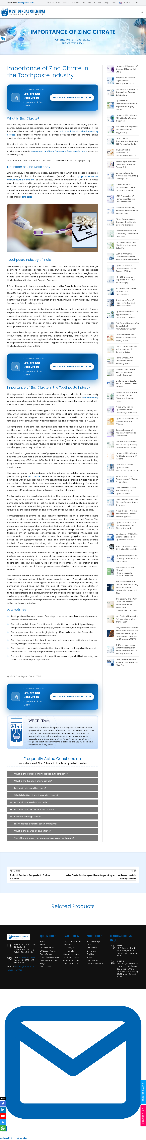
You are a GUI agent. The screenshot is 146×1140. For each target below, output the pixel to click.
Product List (143, 1116)
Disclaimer (91, 951)
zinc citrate (34, 476)
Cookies (90, 954)
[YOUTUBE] (3, 1116)
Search (142, 12)
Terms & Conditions (95, 963)
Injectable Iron (69, 951)
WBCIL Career (45, 966)
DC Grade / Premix (47, 951)
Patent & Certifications (49, 957)
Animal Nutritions (70, 963)
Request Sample (94, 941)
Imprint (90, 957)
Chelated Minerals (71, 960)
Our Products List (47, 948)
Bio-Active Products (71, 957)
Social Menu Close (3, 1098)
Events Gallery (46, 954)
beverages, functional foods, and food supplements (59, 150)
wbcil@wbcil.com (26, 2)
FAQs (89, 944)
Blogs (42, 963)
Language (3, 38)
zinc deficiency (90, 397)
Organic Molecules (71, 954)
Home (42, 941)
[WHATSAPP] (3, 1128)
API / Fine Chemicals (72, 941)
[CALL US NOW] (3, 1122)
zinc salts (27, 196)
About (42, 944)
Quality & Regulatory (48, 960)
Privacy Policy (92, 960)
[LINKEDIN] (3, 1110)
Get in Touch (92, 948)
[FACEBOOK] (3, 1103)
